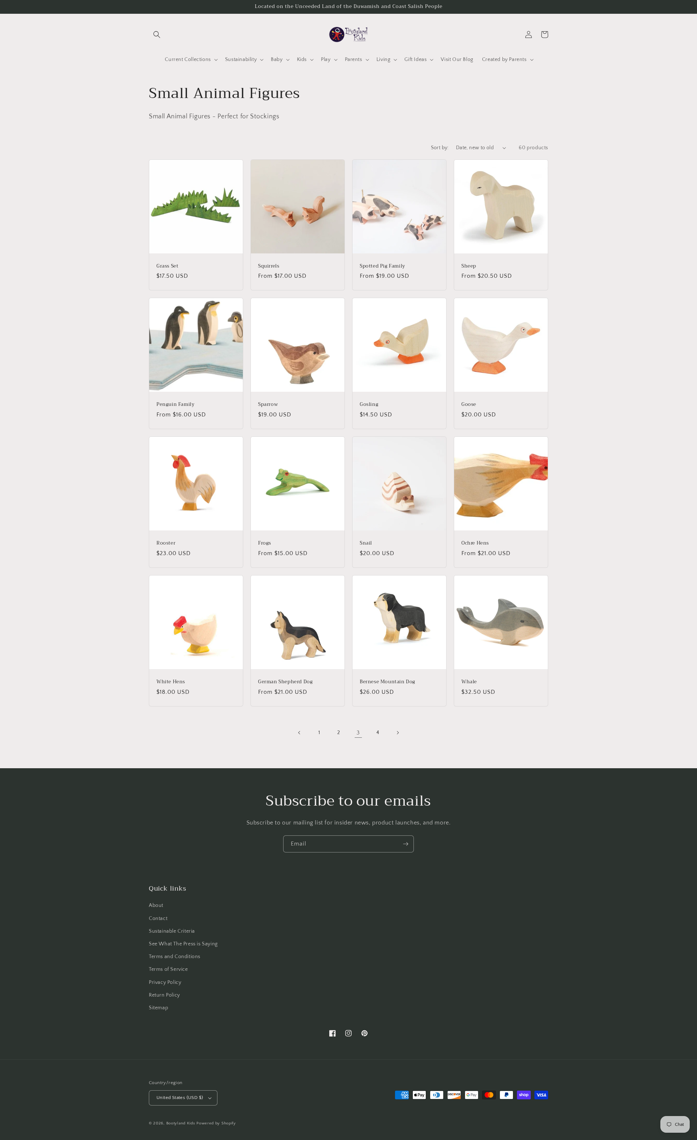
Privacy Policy (165, 982)
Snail (366, 543)
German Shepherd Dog (285, 682)
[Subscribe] (405, 843)
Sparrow (268, 405)
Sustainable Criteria (172, 931)
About (156, 905)
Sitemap (158, 1008)
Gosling (369, 405)
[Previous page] (299, 733)
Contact (158, 918)
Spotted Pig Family (382, 266)
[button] (157, 34)
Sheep (468, 266)
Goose (468, 405)
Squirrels (268, 266)
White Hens (170, 682)
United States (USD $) (179, 1097)
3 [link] (358, 732)
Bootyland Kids (180, 1123)
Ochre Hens (475, 543)
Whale (469, 682)
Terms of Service (168, 969)
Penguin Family (175, 405)
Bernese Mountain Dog (387, 682)
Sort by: (440, 148)
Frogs (264, 543)
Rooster (165, 543)
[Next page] (397, 733)
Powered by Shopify (216, 1123)
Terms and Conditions (174, 957)
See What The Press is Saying (183, 944)
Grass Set (167, 266)
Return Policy (164, 995)
